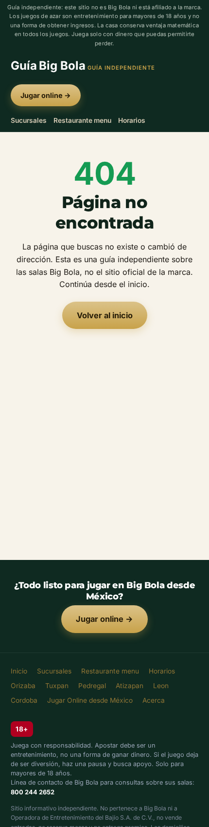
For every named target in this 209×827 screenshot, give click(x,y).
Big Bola (83, 65)
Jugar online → (45, 95)
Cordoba (24, 700)
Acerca (153, 700)
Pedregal (92, 686)
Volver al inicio (105, 315)
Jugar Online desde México (90, 700)
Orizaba (23, 686)
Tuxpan (57, 686)
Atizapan (129, 686)
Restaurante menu (82, 120)
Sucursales (29, 120)
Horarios (131, 120)
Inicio (19, 671)
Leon (161, 686)
